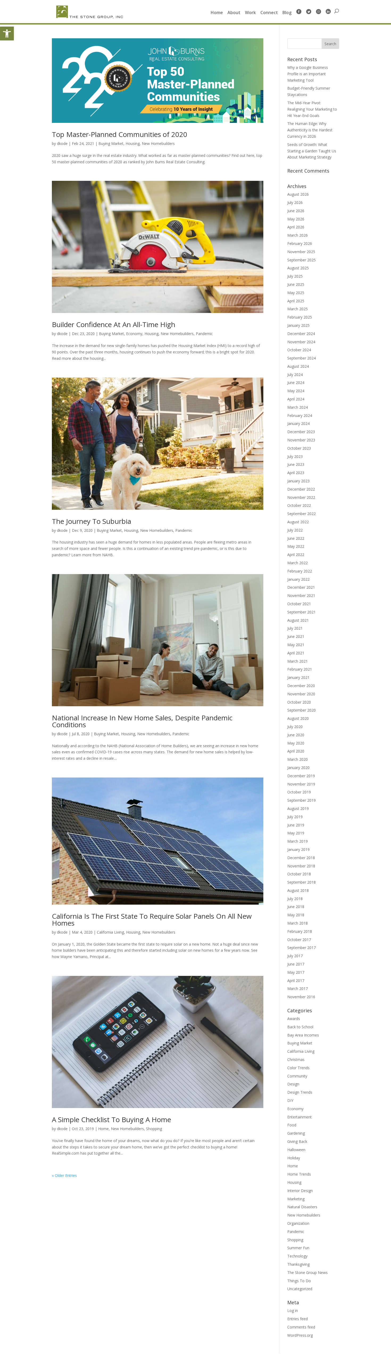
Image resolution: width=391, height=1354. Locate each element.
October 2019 (299, 792)
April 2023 (295, 472)
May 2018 (295, 914)
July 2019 (295, 816)
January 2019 (298, 849)
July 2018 (295, 898)
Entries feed (297, 1318)
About (233, 13)
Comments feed (301, 1327)
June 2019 (295, 825)
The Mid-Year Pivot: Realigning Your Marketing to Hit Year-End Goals (312, 109)
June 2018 (295, 906)
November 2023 (301, 439)
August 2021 (298, 620)
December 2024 (301, 333)
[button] (7, 33)
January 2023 (298, 480)
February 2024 (299, 415)
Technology (297, 1256)
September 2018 (301, 882)
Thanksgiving (298, 1264)
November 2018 (301, 865)
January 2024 (298, 423)
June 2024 (295, 382)
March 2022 (297, 562)
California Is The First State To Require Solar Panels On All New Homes (152, 919)
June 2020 (295, 734)
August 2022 (298, 521)
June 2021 (295, 636)
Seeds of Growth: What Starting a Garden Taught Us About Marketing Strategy (311, 151)
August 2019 (298, 808)
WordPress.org (300, 1335)
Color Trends (298, 1067)
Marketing (296, 1198)
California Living (110, 932)
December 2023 (301, 431)
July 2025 (295, 276)
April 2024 (295, 399)
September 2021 (301, 612)
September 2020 (301, 710)
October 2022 (299, 505)
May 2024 (295, 390)
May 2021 (295, 644)
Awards (293, 1018)
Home (217, 13)
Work (250, 13)
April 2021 (295, 652)
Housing (133, 143)
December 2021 (301, 587)
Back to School (300, 1026)
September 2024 (301, 358)
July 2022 (295, 530)
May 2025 (295, 292)
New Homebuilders (158, 143)
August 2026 (298, 194)
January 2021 (298, 677)
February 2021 (299, 669)
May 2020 (295, 743)
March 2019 (297, 841)
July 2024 (295, 374)
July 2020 (295, 726)
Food (291, 1124)
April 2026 (295, 226)
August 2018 (298, 890)
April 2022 (295, 554)
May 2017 (295, 972)
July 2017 (295, 955)
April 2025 (295, 300)
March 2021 (297, 661)
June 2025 (295, 284)
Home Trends (299, 1174)
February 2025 (299, 317)
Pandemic (204, 333)
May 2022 (295, 546)
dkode (62, 143)
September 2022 (301, 513)
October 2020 (299, 702)
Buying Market (110, 143)
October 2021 (299, 603)
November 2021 (301, 595)
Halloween (296, 1149)
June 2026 (295, 210)
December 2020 (301, 685)
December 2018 (301, 857)
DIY (290, 1100)
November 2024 (301, 341)
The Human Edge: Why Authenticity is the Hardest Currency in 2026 (309, 130)
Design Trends (299, 1092)
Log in (292, 1310)
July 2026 (295, 202)
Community (297, 1076)
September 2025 (301, 259)
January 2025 (298, 325)
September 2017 (301, 947)
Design (293, 1083)
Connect (269, 13)
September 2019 (301, 800)
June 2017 (295, 964)
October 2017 (299, 939)
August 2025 (298, 267)
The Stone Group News (307, 1272)
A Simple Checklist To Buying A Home (111, 1119)
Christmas (296, 1059)
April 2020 (295, 751)
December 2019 (301, 775)
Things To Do (299, 1280)
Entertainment (299, 1116)
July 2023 (295, 456)
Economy (134, 333)
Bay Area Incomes (303, 1035)
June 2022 (295, 538)
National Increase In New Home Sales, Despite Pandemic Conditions (142, 721)
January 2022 (298, 579)
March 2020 (297, 759)
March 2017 (297, 988)
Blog (287, 13)
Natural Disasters (302, 1206)
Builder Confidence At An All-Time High (113, 324)
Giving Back (297, 1141)
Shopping (154, 1128)
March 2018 (297, 923)
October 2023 (299, 448)
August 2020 (298, 718)
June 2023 (295, 464)
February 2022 (299, 571)
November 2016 (301, 996)
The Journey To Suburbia (91, 521)
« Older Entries (64, 1175)
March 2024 (297, 407)
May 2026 (295, 219)
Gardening (296, 1133)
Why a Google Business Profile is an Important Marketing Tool (307, 74)
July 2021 (295, 628)
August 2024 (298, 366)
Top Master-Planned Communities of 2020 (119, 134)
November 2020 (301, 693)
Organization (298, 1223)
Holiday (293, 1157)
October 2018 (299, 873)
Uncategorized (299, 1288)
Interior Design (300, 1190)
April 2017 (295, 980)
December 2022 (301, 489)
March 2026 (297, 235)
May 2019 (295, 832)
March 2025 (297, 308)
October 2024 (299, 349)
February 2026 (299, 243)
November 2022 (301, 497)
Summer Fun (298, 1247)
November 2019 (301, 784)
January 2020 (298, 767)
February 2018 (299, 931)
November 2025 (301, 251)
